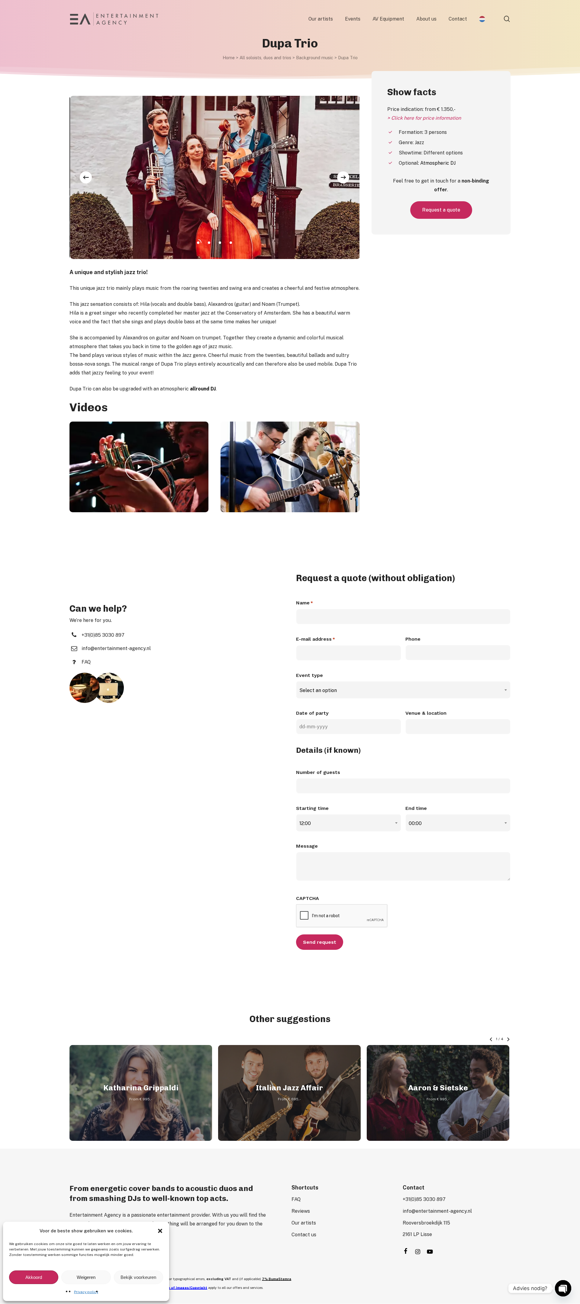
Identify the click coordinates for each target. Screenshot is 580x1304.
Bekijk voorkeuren (138, 1277)
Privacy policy (86, 1292)
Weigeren (86, 1277)
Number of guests (318, 772)
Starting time (312, 808)
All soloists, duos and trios (265, 57)
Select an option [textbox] (318, 690)
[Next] (343, 177)
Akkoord (33, 1277)
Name (304, 603)
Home (229, 57)
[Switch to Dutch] (482, 19)
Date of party (312, 713)
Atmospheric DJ (438, 163)
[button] (160, 1231)
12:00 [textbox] (305, 823)
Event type (309, 675)
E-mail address (315, 639)
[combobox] (403, 690)
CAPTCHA (307, 898)
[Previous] (86, 177)
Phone (412, 639)
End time (416, 808)
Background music (314, 57)
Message (307, 846)
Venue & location (425, 713)
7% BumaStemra (276, 1279)
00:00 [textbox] (415, 823)
